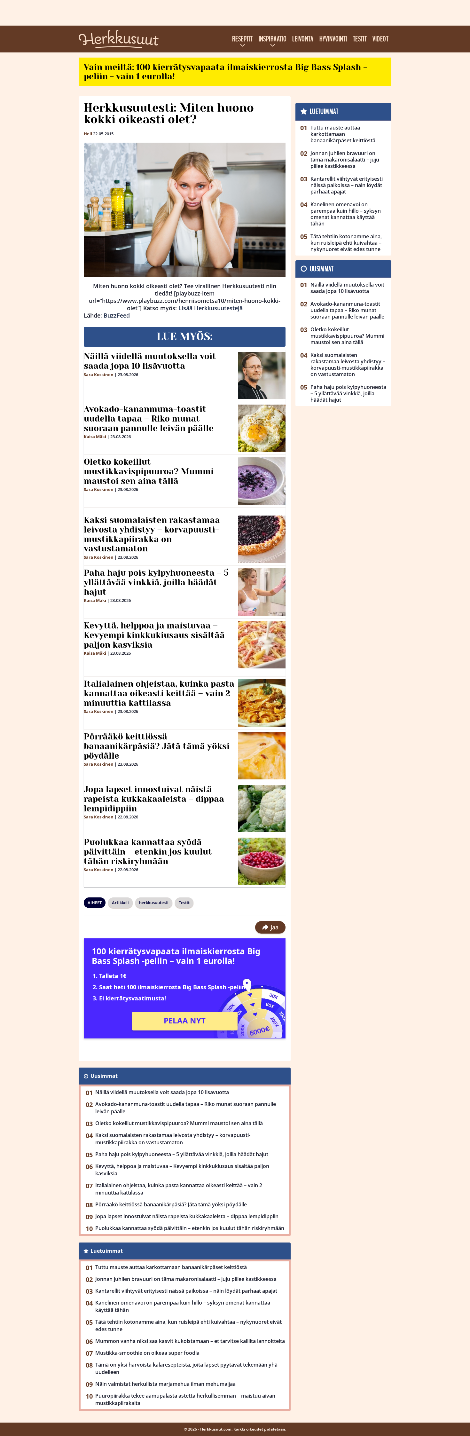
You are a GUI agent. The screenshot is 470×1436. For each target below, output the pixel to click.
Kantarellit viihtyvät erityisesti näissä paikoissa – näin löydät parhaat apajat (186, 1290)
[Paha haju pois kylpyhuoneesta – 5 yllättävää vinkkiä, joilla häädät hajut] (262, 592)
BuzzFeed (117, 315)
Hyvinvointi (333, 39)
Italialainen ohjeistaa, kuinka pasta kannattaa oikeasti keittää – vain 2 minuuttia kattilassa (159, 693)
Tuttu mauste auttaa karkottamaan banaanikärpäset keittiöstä (171, 1267)
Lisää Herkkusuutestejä (210, 308)
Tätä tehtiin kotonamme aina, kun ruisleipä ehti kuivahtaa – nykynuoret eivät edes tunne (188, 1325)
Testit (360, 39)
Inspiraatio (273, 39)
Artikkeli (120, 902)
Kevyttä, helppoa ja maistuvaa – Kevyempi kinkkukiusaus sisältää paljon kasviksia (154, 635)
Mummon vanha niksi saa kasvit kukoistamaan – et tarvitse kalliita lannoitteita (190, 1341)
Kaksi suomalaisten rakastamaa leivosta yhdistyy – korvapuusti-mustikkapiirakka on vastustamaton (152, 534)
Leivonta (303, 39)
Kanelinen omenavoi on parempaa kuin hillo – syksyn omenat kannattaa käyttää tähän (182, 1306)
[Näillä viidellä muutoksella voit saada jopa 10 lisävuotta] (262, 375)
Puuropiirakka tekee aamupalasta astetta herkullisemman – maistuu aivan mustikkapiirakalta (185, 1399)
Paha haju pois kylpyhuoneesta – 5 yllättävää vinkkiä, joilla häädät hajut (156, 582)
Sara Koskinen (99, 374)
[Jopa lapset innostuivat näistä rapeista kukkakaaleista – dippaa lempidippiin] (262, 808)
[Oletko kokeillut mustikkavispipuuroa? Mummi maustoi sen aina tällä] (262, 481)
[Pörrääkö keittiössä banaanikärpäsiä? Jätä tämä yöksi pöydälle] (261, 755)
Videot (380, 39)
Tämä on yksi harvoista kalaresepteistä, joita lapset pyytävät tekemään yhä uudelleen (186, 1368)
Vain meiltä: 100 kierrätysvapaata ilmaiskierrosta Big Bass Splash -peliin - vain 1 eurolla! (225, 71)
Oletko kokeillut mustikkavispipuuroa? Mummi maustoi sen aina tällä (149, 471)
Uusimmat (104, 1075)
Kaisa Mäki (95, 436)
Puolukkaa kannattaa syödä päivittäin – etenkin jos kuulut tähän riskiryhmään (148, 851)
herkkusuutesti (153, 902)
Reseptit (242, 39)
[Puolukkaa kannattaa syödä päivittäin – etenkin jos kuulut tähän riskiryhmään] (262, 861)
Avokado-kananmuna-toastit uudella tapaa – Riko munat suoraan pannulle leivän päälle (149, 418)
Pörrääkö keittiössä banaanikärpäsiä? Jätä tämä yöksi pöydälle (157, 746)
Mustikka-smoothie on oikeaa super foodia (147, 1352)
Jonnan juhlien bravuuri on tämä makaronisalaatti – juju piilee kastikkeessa (186, 1278)
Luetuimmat (106, 1250)
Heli (88, 134)
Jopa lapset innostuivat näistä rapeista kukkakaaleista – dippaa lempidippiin (154, 799)
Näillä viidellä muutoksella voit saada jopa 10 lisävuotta (150, 361)
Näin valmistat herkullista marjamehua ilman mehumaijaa (165, 1383)
